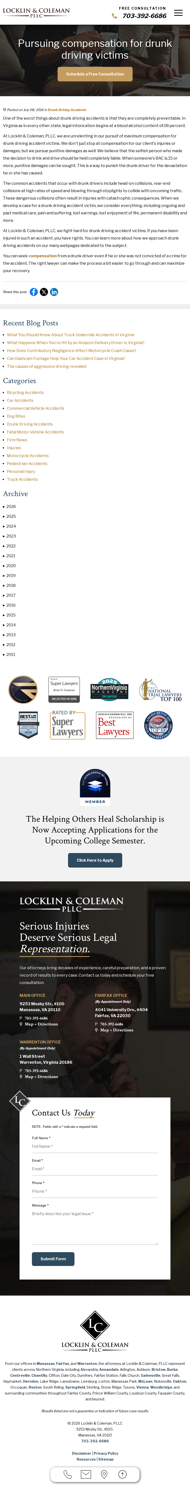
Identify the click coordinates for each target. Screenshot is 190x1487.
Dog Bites (16, 416)
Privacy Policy (106, 1453)
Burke (172, 1369)
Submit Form (53, 1259)
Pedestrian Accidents (27, 463)
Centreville (20, 1375)
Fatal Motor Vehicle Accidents (35, 432)
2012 (9, 644)
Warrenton (87, 1363)
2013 (9, 634)
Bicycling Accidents (25, 392)
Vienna (142, 1387)
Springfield (75, 1387)
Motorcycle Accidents (28, 455)
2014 (9, 625)
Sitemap (106, 1459)
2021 (9, 556)
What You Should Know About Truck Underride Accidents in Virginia (70, 335)
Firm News (17, 440)
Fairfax (62, 1363)
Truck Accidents (22, 479)
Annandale (109, 1369)
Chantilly (39, 1375)
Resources (86, 1459)
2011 (9, 654)
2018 (9, 585)
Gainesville (150, 1375)
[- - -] (178, 12)
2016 (9, 605)
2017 (9, 595)
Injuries (14, 448)
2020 (9, 565)
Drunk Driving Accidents (67, 110)
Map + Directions (41, 1024)
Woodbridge (161, 1387)
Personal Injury (21, 471)
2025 (9, 516)
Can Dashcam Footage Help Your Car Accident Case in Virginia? (66, 358)
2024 (9, 526)
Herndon (30, 1381)
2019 (9, 575)
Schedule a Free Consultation (95, 74)
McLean (145, 1381)
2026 (9, 506)
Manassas (46, 1363)
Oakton (179, 1381)
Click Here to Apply (95, 860)
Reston (35, 1387)
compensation (42, 256)
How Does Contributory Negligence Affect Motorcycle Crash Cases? (71, 350)
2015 (9, 615)
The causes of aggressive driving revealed (46, 366)
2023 (9, 536)
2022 (9, 546)
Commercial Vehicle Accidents (35, 408)
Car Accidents (20, 400)
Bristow (159, 1369)
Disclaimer (81, 1453)
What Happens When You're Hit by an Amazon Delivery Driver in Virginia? (75, 342)
